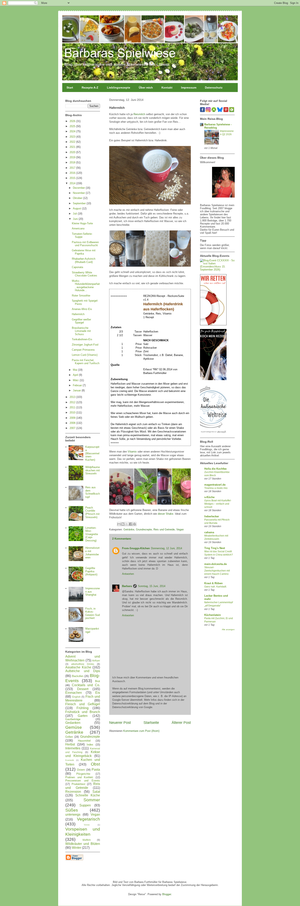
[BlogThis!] (123, 524)
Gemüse (73, 727)
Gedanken (72, 722)
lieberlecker (211, 516)
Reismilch (139, 114)
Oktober (78, 198)
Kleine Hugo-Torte (82, 223)
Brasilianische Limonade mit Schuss (81, 331)
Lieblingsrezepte (118, 87)
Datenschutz (213, 87)
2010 (73, 412)
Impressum (188, 87)
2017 (73, 167)
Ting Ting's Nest (214, 548)
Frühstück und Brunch (82, 712)
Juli (75, 213)
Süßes (71, 810)
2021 (73, 146)
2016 (73, 172)
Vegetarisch (88, 819)
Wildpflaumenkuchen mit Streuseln (92, 470)
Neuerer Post (120, 723)
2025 (73, 126)
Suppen (85, 805)
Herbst (70, 744)
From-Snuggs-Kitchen (136, 548)
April (76, 374)
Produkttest (78, 784)
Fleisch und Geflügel (82, 704)
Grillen (69, 736)
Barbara (127, 586)
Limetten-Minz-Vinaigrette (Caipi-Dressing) (91, 534)
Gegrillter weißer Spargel (81, 321)
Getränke (128, 529)
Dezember (79, 187)
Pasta (96, 769)
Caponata (77, 267)
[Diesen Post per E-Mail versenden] (119, 524)
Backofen (77, 676)
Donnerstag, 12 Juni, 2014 (166, 548)
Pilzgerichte (83, 773)
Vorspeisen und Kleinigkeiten (82, 831)
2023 (73, 136)
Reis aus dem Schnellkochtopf (92, 492)
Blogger (166, 894)
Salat (96, 791)
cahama (209, 532)
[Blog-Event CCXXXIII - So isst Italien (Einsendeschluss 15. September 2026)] (217, 269)
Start (70, 87)
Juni (76, 218)
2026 (73, 121)
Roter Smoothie (81, 295)
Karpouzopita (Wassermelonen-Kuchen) (92, 453)
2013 (73, 397)
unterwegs (72, 814)
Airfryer (96, 660)
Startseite (151, 723)
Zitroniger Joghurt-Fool (85, 344)
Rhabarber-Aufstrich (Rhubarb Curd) (83, 260)
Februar (78, 385)
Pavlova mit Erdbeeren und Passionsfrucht (85, 244)
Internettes (72, 748)
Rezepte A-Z (90, 87)
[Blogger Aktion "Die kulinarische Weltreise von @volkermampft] (213, 434)
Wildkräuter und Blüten (82, 843)
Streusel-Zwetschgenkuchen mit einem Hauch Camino (217, 570)
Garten (83, 715)
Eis (97, 692)
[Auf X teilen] (127, 524)
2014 (73, 183)
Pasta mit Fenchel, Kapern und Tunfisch (85, 362)
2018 (73, 162)
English (76, 696)
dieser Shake (165, 513)
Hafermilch (78, 314)
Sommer (91, 799)
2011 (73, 407)
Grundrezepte (144, 529)
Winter (76, 847)
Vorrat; (87, 825)
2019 (73, 157)
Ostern (81, 769)
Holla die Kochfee (215, 468)
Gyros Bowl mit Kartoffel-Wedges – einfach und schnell (217, 504)
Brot (97, 681)
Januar (77, 390)
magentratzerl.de (215, 484)
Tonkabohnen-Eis (82, 339)
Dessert (82, 689)
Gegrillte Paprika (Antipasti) (91, 571)
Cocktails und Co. (86, 685)
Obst (95, 764)
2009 (73, 417)
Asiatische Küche (78, 667)
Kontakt (166, 87)
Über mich (146, 87)
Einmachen (73, 692)
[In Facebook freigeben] (131, 524)
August (77, 208)
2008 (73, 422)
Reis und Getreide (164, 529)
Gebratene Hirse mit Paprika (84, 252)
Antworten (128, 573)
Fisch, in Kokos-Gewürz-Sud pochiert (92, 613)
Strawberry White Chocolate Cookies (84, 274)
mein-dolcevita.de (215, 564)
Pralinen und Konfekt (79, 777)
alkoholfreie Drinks (82, 664)
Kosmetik (69, 760)
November (79, 192)
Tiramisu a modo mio (216, 488)
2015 (73, 178)
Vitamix (132, 451)
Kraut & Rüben (213, 583)
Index (90, 744)
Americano (78, 228)
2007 (73, 428)
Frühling (83, 708)
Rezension (73, 791)
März (76, 380)
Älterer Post (181, 723)
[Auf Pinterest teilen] (134, 524)
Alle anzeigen (228, 629)
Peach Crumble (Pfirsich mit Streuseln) (92, 512)
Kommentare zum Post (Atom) (141, 730)
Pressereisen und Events (82, 780)
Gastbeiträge (72, 719)
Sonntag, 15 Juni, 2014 (151, 586)
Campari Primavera (83, 349)
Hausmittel (84, 740)
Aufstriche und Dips (82, 671)
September (80, 203)
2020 (73, 152)
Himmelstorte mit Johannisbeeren (92, 552)
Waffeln (86, 840)
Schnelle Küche (87, 795)
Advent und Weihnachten (82, 658)
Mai (75, 369)
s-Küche (209, 497)
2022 (73, 141)
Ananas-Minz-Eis (82, 309)
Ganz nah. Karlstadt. (215, 586)
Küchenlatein (212, 614)
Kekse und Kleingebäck (82, 754)
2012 (73, 402)
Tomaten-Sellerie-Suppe (82, 235)
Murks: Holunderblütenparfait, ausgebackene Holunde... (86, 285)
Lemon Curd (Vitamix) (85, 354)
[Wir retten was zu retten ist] (213, 324)
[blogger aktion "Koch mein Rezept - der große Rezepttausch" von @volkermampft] (213, 379)
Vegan (180, 529)
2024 (73, 131)
